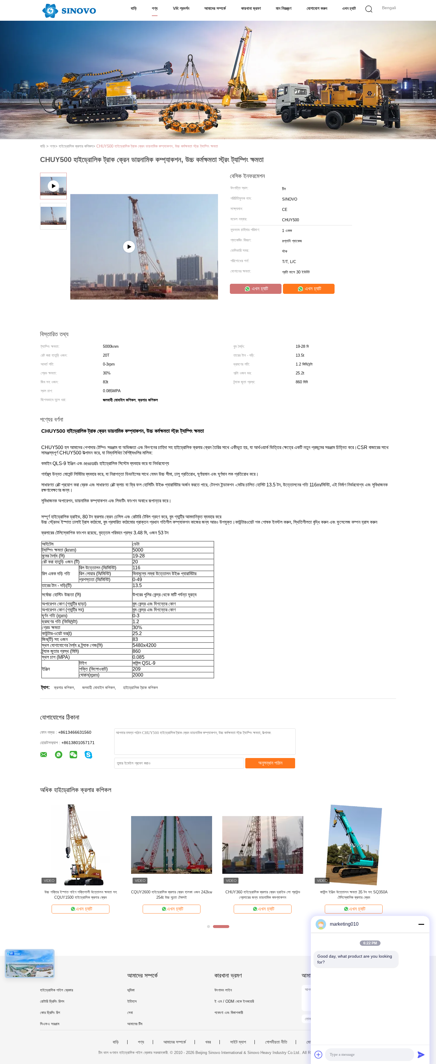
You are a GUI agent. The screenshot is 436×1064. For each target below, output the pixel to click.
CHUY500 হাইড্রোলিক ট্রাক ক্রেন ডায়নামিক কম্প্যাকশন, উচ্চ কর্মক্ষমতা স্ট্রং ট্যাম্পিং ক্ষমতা (157, 146)
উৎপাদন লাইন (223, 990)
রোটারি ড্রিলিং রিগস (52, 1001)
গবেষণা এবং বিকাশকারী (228, 1012)
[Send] (421, 1054)
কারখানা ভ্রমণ (251, 8)
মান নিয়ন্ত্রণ (283, 8)
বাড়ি (134, 8)
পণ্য (154, 8)
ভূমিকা (131, 990)
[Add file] (318, 1054)
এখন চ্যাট (349, 8)
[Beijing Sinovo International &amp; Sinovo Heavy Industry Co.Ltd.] (69, 10)
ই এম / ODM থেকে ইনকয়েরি (234, 1001)
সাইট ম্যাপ (238, 1042)
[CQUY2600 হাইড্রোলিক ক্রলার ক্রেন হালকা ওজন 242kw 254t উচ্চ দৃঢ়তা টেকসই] (171, 844)
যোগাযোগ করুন (317, 8)
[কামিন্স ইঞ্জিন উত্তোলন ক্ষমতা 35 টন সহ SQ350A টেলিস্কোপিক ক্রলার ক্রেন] (353, 844)
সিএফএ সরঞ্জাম (49, 1024)
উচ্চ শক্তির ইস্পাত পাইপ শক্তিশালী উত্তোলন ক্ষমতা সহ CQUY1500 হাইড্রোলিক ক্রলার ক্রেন (80, 895)
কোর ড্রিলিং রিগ (50, 1012)
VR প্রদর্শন (181, 8)
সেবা (130, 1012)
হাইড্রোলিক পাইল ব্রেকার (56, 990)
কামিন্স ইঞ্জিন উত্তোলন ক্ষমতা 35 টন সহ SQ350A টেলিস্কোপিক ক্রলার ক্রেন (354, 895)
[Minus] (421, 924)
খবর (208, 1042)
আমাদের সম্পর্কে (215, 8)
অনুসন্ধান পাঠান (270, 762)
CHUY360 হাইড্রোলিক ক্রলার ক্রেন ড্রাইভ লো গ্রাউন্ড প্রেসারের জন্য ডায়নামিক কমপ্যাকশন (262, 895)
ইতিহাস (132, 1001)
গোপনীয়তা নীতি (276, 1042)
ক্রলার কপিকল (64, 687)
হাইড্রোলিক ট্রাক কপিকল (140, 687)
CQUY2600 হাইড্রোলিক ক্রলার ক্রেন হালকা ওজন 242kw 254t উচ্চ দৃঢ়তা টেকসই (171, 895)
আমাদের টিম (134, 1024)
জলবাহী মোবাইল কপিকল (98, 687)
